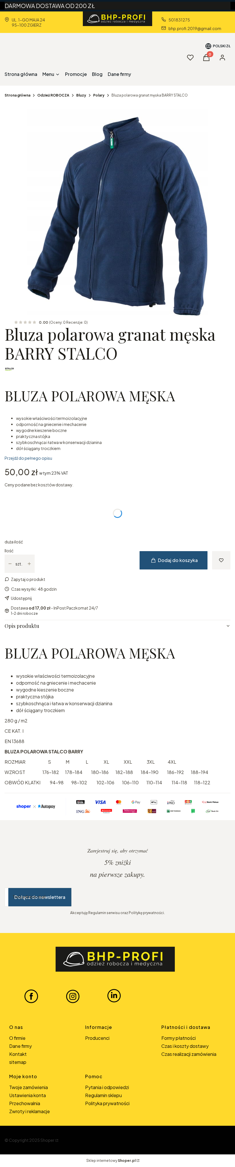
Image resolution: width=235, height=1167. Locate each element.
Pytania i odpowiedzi (107, 1087)
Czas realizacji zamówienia (188, 1054)
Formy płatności (178, 1038)
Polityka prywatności (107, 1103)
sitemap (17, 1062)
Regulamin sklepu (103, 1095)
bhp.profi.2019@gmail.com (195, 28)
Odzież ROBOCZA (53, 95)
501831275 (179, 19)
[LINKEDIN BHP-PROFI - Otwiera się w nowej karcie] (114, 996)
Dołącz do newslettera (39, 897)
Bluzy (81, 95)
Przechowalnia (24, 1103)
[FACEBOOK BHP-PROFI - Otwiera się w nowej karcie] (31, 996)
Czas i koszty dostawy (185, 1046)
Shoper (47, 1140)
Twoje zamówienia (28, 1087)
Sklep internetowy (111, 1160)
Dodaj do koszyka (178, 560)
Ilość (9, 550)
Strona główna (17, 95)
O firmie (17, 1038)
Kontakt (18, 1054)
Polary (99, 95)
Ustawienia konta (27, 1095)
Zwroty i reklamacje (29, 1111)
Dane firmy (20, 1046)
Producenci (97, 1038)
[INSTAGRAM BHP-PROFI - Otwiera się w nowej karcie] (73, 996)
